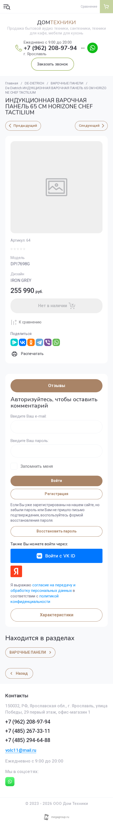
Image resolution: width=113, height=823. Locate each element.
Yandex (16, 571)
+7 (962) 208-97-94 (50, 48)
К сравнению (30, 322)
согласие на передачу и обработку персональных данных (43, 588)
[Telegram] (39, 342)
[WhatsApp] (56, 342)
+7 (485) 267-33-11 (27, 731)
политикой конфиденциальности (35, 599)
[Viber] (48, 342)
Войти (56, 481)
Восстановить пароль (56, 531)
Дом (56, 22)
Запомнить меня (36, 466)
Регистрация (56, 494)
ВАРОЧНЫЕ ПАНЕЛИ (67, 83)
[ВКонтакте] (22, 342)
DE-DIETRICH (34, 83)
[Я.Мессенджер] (14, 342)
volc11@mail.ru (20, 750)
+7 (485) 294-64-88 (27, 740)
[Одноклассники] (31, 342)
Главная (11, 83)
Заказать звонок (52, 64)
